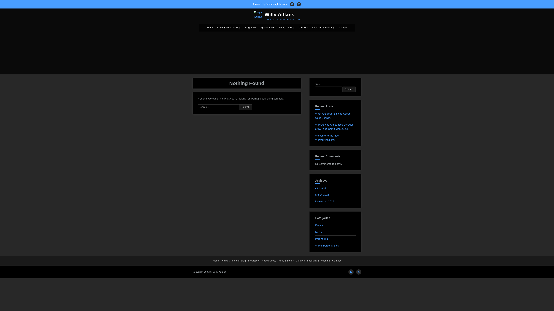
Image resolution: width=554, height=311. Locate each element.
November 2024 (324, 201)
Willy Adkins (279, 14)
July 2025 (320, 187)
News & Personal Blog (228, 27)
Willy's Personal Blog (327, 245)
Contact (343, 27)
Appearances (268, 27)
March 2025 (322, 194)
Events (319, 225)
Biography (250, 27)
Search (319, 84)
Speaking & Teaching (323, 27)
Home (209, 27)
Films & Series (286, 27)
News (318, 232)
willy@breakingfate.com (274, 4)
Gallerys (303, 27)
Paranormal (322, 238)
